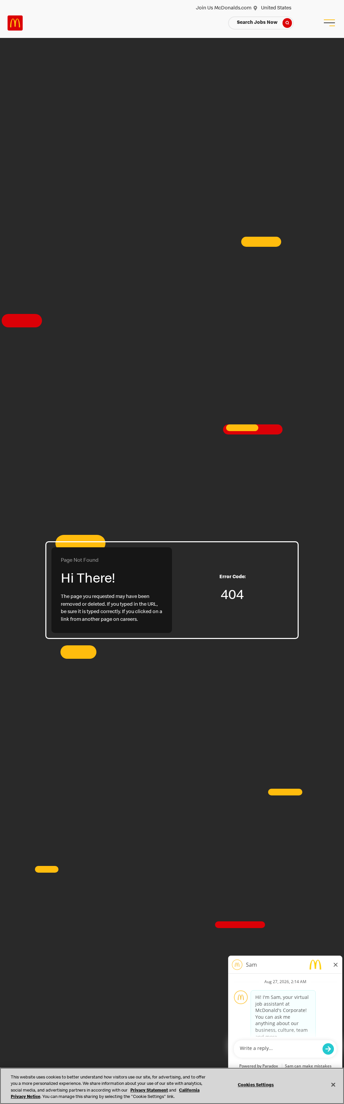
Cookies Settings (256, 1085)
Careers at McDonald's (15, 23)
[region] (172, 1086)
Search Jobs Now (257, 23)
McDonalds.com (232, 8)
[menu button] (329, 22)
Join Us (204, 8)
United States (276, 8)
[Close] (333, 1084)
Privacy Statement (149, 1091)
